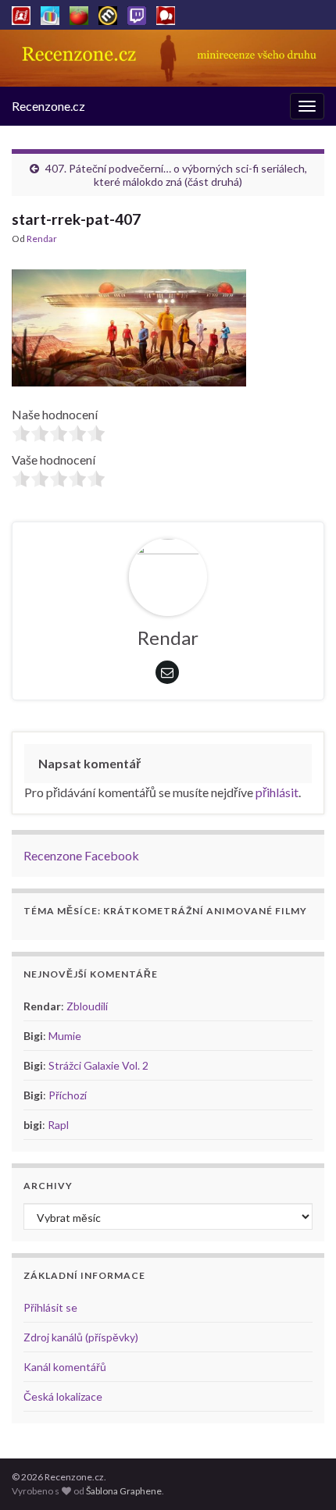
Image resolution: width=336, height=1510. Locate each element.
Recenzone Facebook (81, 855)
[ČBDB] (165, 13)
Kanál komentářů (64, 1366)
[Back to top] (300, 1474)
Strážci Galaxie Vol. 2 (98, 1065)
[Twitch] (136, 13)
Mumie (64, 1035)
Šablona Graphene (124, 1491)
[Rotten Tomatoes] (79, 13)
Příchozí (67, 1095)
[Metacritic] (107, 13)
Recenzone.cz (48, 105)
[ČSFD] (21, 13)
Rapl (58, 1124)
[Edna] (50, 13)
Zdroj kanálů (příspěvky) (80, 1337)
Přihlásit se (50, 1307)
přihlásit (277, 792)
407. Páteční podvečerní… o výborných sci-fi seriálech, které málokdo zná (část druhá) (176, 175)
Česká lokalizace (62, 1396)
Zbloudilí (87, 1006)
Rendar (42, 238)
